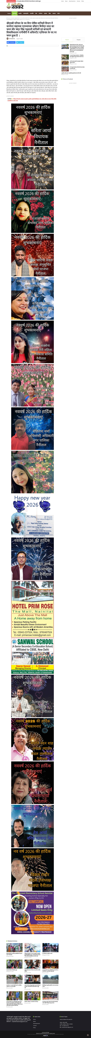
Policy (82, 1)
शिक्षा (50, 13)
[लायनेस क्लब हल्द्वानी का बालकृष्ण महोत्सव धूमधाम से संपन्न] (65, 62)
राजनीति (32, 13)
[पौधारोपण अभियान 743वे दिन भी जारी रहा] (33, 995)
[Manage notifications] (88, 1035)
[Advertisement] (59, 7)
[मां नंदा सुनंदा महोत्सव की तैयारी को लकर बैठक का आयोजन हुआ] (65, 68)
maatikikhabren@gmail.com (19, 1021)
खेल (36, 13)
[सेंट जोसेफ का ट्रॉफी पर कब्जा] (50, 947)
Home (62, 1)
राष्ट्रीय (19, 13)
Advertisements (72, 1)
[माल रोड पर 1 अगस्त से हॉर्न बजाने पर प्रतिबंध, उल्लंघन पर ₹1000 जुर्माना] (15, 979)
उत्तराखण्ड (15, 13)
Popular (78, 39)
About (66, 1)
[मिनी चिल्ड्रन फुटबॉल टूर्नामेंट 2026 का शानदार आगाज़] (50, 979)
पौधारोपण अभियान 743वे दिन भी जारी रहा (31, 1001)
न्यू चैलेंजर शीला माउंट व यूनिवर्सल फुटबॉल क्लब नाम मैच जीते (71, 73)
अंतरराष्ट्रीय (25, 13)
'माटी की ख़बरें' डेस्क (12, 38)
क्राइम (45, 13)
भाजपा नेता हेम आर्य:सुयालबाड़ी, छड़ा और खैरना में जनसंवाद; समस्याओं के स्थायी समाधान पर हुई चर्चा (32, 986)
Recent (67, 39)
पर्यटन (58, 13)
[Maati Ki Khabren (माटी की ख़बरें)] (15, 6)
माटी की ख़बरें (47, 1032)
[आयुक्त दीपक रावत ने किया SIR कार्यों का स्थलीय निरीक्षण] (33, 964)
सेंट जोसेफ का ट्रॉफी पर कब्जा (47, 953)
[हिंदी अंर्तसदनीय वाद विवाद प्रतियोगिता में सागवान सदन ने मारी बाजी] (15, 947)
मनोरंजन (40, 13)
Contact (78, 1)
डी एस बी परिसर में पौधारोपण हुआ (12, 969)
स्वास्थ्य (54, 13)
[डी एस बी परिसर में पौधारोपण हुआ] (15, 964)
